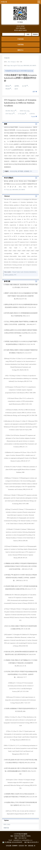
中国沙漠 (4, 2)
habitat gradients (8, 275)
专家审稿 (20, 44)
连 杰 (16, 89)
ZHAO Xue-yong (25, 111)
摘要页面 (6, 828)
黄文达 (8, 86)
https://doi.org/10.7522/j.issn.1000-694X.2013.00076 (21, 65)
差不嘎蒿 (20, 171)
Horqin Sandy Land (17, 272)
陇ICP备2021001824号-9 (31, 842)
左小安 (24, 86)
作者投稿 (20, 39)
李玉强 (8, 89)
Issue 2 (14, 62)
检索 (28, 34)
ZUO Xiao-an (9, 113)
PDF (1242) (7, 824)
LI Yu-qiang (21, 113)
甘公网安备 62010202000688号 (14, 842)
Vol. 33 (10, 62)
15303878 (14, 845)
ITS (31, 171)
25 (34, 845)
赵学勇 (17, 86)
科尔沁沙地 (13, 171)
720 (26, 845)
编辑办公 (20, 50)
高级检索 (35, 34)
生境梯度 (26, 171)
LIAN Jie (32, 113)
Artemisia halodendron (30, 272)
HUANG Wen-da (10, 111)
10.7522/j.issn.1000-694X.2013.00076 (14, 189)
